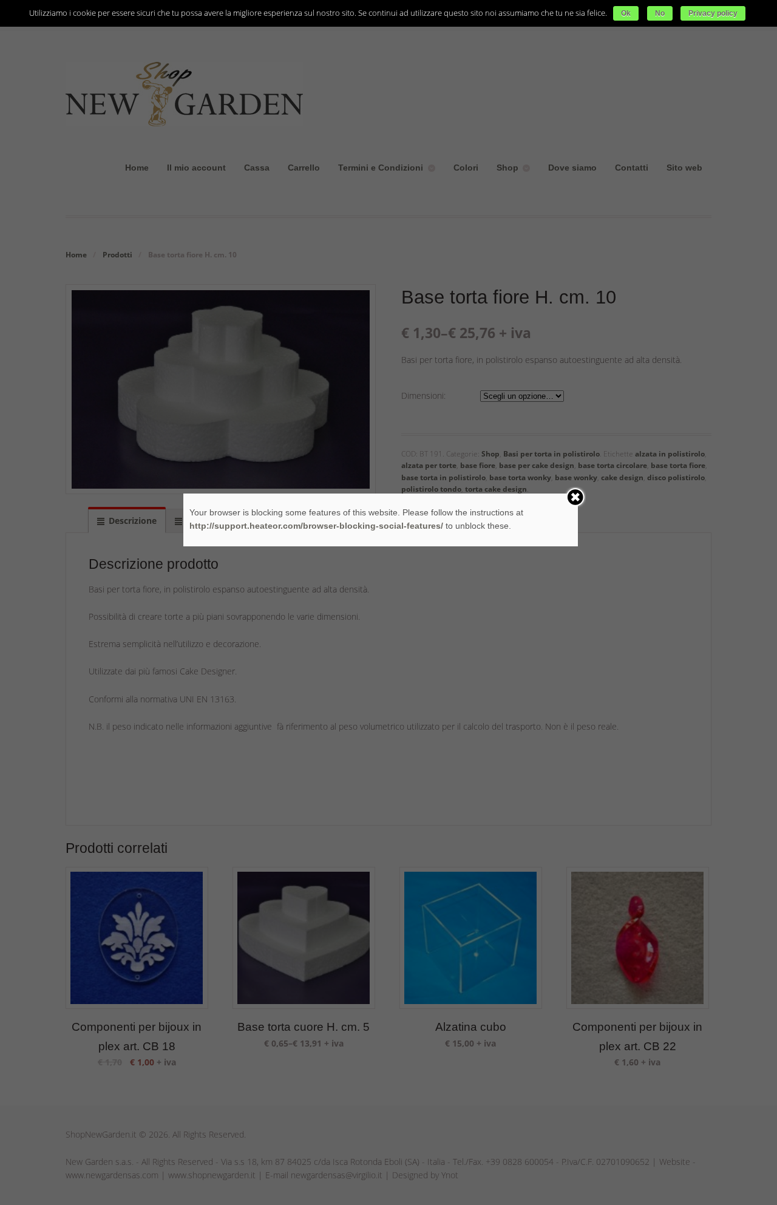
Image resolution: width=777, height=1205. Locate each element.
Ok (626, 13)
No (660, 13)
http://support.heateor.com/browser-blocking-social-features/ (316, 526)
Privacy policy (713, 13)
